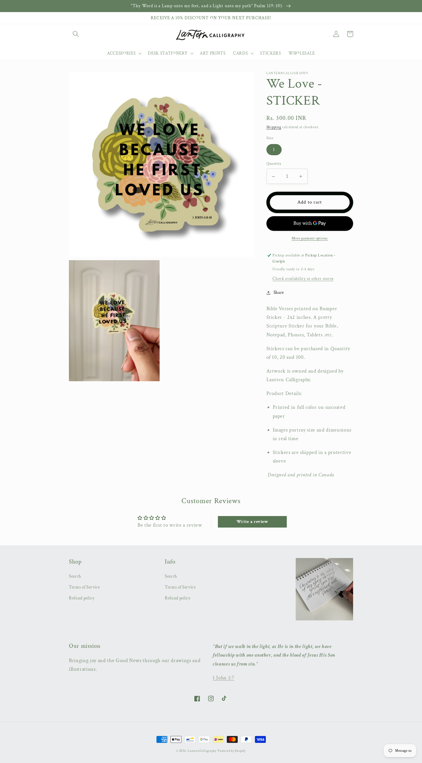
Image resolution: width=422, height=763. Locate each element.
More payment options (310, 238)
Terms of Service (84, 587)
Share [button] (279, 293)
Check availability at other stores (302, 279)
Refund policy (82, 598)
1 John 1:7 (223, 677)
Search (75, 576)
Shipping (273, 127)
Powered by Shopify (232, 751)
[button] (76, 34)
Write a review (252, 522)
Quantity (273, 163)
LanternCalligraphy (202, 751)
